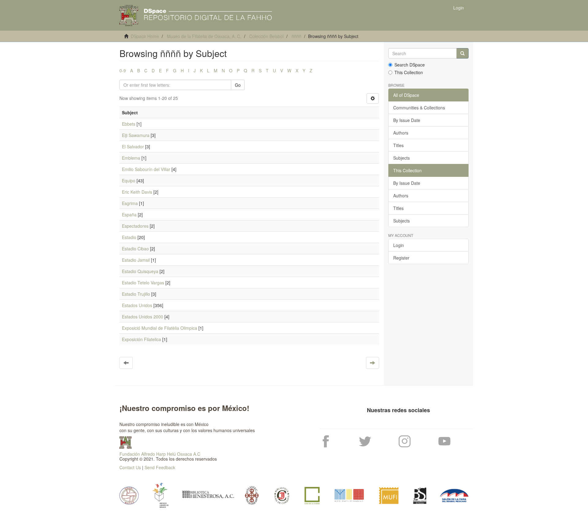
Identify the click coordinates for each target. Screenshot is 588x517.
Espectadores (135, 226)
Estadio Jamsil (136, 260)
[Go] (462, 53)
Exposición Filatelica (141, 339)
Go (238, 85)
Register (401, 258)
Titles (398, 145)
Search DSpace (409, 65)
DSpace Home (145, 36)
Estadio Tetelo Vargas (143, 282)
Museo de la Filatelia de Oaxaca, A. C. (204, 36)
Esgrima (130, 203)
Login (398, 245)
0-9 (122, 70)
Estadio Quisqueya (140, 271)
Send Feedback (160, 467)
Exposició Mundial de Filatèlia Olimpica (159, 328)
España (129, 214)
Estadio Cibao (135, 248)
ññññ (296, 36)
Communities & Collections (419, 108)
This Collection (408, 72)
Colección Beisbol (266, 36)
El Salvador (133, 146)
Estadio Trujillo (136, 294)
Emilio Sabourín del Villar (146, 169)
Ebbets (128, 124)
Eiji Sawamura (135, 135)
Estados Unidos (137, 305)
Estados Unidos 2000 (142, 317)
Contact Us (130, 467)
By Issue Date (406, 120)
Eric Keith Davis (137, 192)
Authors (400, 133)
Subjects (401, 158)
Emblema (131, 158)
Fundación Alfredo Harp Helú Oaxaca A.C (159, 454)
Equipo (128, 180)
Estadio (129, 237)
